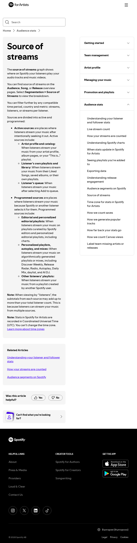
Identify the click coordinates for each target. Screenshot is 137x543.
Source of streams (98, 195)
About (13, 462)
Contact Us (16, 495)
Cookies (124, 537)
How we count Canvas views (105, 237)
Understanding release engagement (101, 179)
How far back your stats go (104, 230)
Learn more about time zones (25, 329)
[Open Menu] (126, 5)
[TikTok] (47, 510)
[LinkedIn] (35, 510)
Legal (104, 537)
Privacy (114, 537)
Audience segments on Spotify (26, 377)
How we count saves (100, 213)
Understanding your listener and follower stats (33, 359)
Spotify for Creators (68, 470)
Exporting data (96, 171)
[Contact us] (60, 416)
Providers (15, 478)
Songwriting (63, 478)
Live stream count (98, 129)
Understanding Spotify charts (106, 143)
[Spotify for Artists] (19, 5)
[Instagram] (13, 510)
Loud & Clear (17, 486)
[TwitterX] (24, 510)
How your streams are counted (26, 369)
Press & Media (18, 470)
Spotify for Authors (67, 462)
